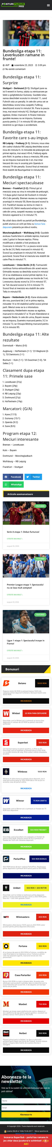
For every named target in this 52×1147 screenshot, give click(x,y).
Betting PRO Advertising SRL (26, 1134)
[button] (48, 5)
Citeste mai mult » (15, 539)
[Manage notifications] (45, 1141)
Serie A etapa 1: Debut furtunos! (23, 531)
